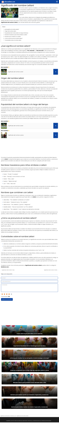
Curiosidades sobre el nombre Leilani (13, 40)
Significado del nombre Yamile (50, 270)
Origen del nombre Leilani (10, 31)
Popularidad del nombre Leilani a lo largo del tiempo (16, 33)
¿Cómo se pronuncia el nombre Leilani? (13, 38)
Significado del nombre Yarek (8, 270)
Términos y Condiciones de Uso (34, 420)
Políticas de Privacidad (46, 420)
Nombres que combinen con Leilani (13, 36)
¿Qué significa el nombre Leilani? (11, 29)
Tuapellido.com (9, 420)
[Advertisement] (29, 147)
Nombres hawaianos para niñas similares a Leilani (16, 34)
